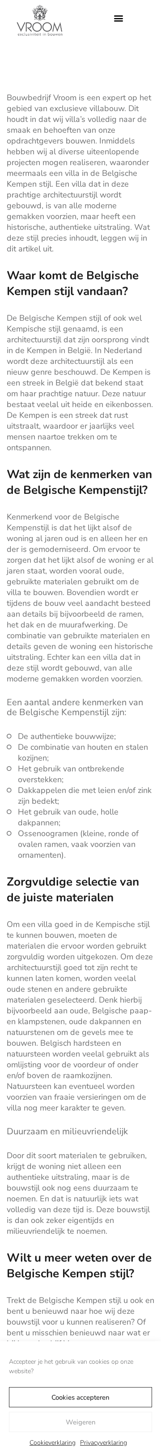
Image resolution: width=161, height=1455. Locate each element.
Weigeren (81, 1422)
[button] (118, 18)
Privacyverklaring (103, 1442)
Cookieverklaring (53, 1442)
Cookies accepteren (80, 1397)
